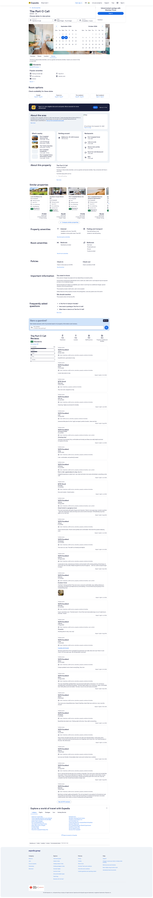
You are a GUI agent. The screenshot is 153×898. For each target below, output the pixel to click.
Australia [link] (43, 843)
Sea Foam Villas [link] (35, 828)
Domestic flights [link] (56, 868)
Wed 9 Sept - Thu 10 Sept (64, 21)
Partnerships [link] (31, 866)
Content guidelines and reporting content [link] (87, 871)
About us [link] (31, 858)
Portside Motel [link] (35, 827)
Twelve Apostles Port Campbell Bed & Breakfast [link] (81, 822)
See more (33, 123)
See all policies (60, 267)
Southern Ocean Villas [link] (74, 827)
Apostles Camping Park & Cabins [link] (77, 818)
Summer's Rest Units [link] (74, 824)
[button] (59, 34)
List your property (97, 3)
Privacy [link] (79, 858)
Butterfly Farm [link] (72, 816)
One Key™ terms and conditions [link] (85, 866)
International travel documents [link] (109, 870)
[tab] (34, 812)
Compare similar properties (70, 222)
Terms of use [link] (81, 863)
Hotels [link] (38, 843)
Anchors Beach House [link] (74, 828)
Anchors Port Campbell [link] (74, 829)
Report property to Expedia (70, 835)
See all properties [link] (36, 7)
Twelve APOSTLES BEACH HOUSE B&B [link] (41, 819)
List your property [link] (32, 863)
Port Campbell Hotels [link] (55, 843)
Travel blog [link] (55, 876)
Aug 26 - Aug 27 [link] (59, 96)
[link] (111, 19)
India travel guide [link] (57, 858)
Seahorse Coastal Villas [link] (37, 816)
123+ (106, 52)
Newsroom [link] (31, 868)
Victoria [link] (47, 843)
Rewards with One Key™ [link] (58, 879)
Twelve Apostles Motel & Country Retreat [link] (42, 818)
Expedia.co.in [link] (32, 843)
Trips (113, 3)
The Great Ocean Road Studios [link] (39, 824)
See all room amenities (62, 253)
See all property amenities (63, 237)
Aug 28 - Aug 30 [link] (79, 96)
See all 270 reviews (34, 67)
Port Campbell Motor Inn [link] (38, 822)
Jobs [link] (30, 861)
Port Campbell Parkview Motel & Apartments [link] (80, 825)
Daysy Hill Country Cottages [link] (38, 825)
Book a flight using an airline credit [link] (110, 867)
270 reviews (34, 344)
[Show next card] (108, 203)
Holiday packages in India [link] (58, 866)
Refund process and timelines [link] (109, 865)
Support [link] (104, 858)
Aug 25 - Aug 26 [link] (38, 96)
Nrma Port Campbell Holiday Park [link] (40, 829)
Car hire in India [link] (56, 871)
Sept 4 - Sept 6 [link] (100, 96)
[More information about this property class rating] (36, 13)
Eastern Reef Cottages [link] (37, 821)
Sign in (122, 3)
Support (107, 3)
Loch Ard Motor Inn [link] (73, 821)
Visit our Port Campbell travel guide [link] (55, 120)
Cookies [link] (80, 861)
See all (31, 81)
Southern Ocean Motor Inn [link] (75, 819)
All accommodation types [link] (58, 874)
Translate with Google (63, 648)
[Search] (106, 328)
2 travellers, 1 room (87, 21)
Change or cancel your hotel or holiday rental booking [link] (112, 861)
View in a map (87, 127)
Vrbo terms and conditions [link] (84, 868)
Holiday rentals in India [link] (58, 863)
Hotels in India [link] (56, 861)
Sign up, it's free (103, 107)
